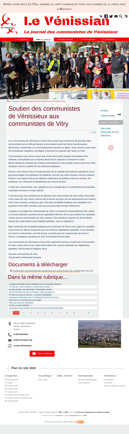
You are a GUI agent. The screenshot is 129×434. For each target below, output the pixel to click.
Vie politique (15, 101)
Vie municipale (108, 379)
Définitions (105, 135)
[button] (101, 16)
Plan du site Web (23, 368)
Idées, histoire (64, 375)
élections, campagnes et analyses (114, 386)
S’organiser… (12, 375)
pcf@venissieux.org (23, 340)
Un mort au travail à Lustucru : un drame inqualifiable (30, 295)
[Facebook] (106, 16)
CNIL (60, 412)
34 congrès (9, 382)
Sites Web (105, 128)
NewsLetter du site (109, 132)
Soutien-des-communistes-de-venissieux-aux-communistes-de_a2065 (46, 271)
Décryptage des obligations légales (97, 412)
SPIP (85, 415)
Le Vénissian (108, 383)
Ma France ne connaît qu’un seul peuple (25, 300)
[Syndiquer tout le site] (80, 422)
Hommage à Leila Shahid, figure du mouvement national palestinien (36, 308)
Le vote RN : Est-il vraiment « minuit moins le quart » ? (31, 287)
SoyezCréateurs (74, 415)
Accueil (104, 110)
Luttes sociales (43, 379)
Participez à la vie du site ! (115, 427)
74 (89, 313)
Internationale (85, 375)
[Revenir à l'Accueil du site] (9, 101)
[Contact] (115, 16)
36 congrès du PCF (11, 389)
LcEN (66, 412)
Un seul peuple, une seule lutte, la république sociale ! (31, 289)
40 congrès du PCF (11, 401)
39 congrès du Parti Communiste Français (18, 398)
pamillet (93, 132)
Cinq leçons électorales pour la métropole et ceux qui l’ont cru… (34, 297)
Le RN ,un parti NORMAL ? (20, 305)
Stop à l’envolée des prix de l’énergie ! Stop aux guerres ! (32, 292)
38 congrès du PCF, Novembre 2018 (17, 395)
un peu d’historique (23, 346)
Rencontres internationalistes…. (88, 379)
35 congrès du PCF (11, 385)
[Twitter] (111, 16)
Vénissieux (110, 375)
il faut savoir (80, 412)
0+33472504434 (21, 334)
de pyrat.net (59, 415)
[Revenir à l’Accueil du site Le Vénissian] (7, 21)
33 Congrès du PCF (11, 379)
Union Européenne (84, 383)
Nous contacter (45, 353)
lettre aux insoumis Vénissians (21, 303)
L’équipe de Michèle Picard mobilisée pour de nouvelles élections (35, 284)
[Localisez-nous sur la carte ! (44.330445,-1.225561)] (110, 147)
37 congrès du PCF (11, 392)
